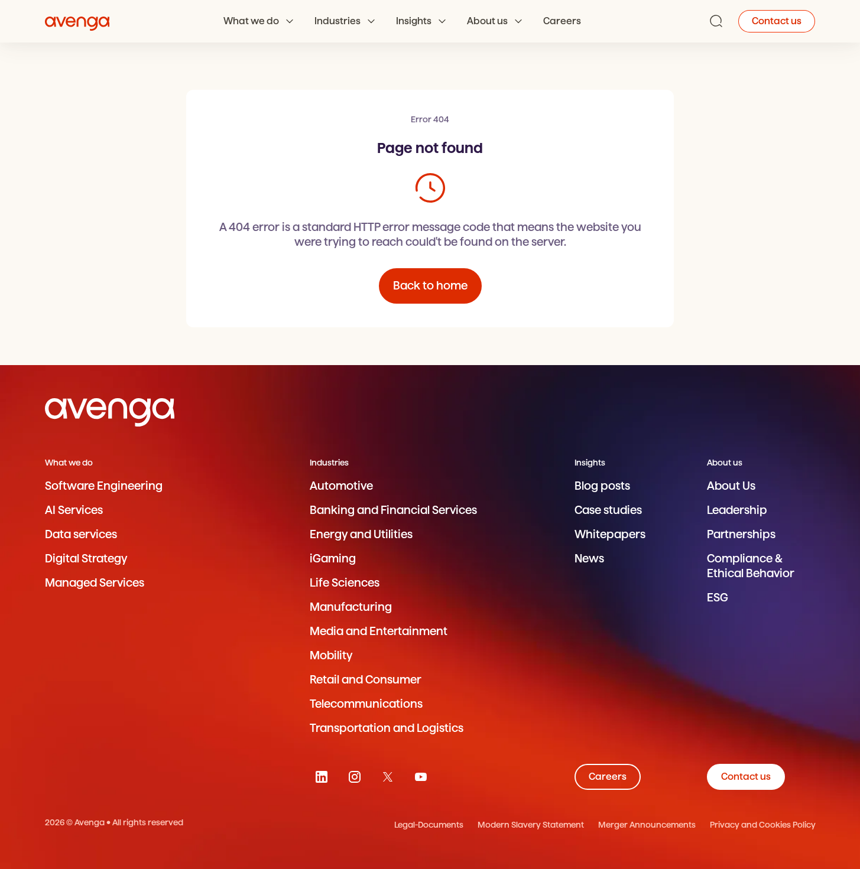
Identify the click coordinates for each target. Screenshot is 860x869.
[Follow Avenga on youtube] (421, 777)
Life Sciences (344, 583)
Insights (413, 21)
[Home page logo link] (77, 21)
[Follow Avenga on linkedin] (321, 777)
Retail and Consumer (365, 679)
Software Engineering (104, 486)
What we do (251, 21)
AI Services (74, 510)
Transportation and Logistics (386, 728)
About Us (731, 486)
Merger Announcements (647, 824)
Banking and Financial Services (393, 510)
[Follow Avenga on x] (388, 777)
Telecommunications (366, 704)
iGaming (333, 558)
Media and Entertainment (378, 631)
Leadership (737, 510)
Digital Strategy (86, 558)
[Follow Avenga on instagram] (354, 777)
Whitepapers (610, 534)
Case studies (608, 510)
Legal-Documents (428, 824)
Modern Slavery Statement (531, 824)
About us (487, 21)
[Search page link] (716, 21)
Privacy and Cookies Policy (763, 824)
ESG (717, 597)
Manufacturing (351, 607)
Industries (337, 21)
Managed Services (94, 583)
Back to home (430, 285)
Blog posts (602, 486)
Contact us (776, 21)
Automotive (341, 486)
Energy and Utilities (361, 534)
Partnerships (741, 534)
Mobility (331, 655)
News (589, 558)
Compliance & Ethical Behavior (750, 566)
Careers (562, 21)
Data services (81, 534)
